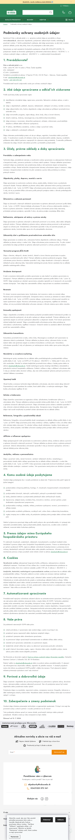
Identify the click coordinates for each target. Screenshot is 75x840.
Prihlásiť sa (59, 752)
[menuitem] (14, 20)
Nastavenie (15, 837)
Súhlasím (61, 820)
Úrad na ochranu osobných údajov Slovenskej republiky (46, 657)
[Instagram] (46, 798)
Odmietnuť (47, 820)
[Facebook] (42, 798)
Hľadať (50, 12)
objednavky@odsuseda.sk (16, 77)
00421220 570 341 (64, 12)
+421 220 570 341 (15, 80)
